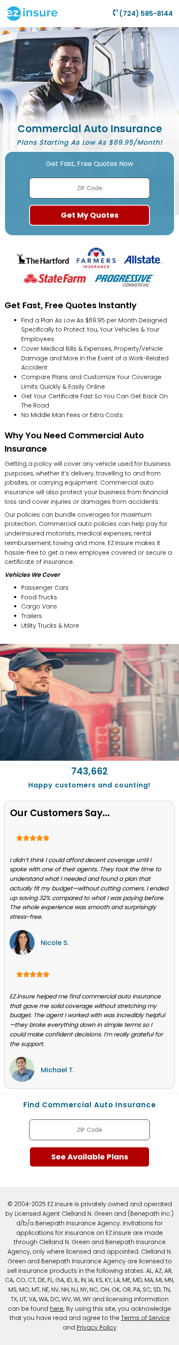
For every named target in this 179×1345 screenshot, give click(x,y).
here (56, 1309)
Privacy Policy (97, 1327)
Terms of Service (145, 1318)
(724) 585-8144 (146, 13)
